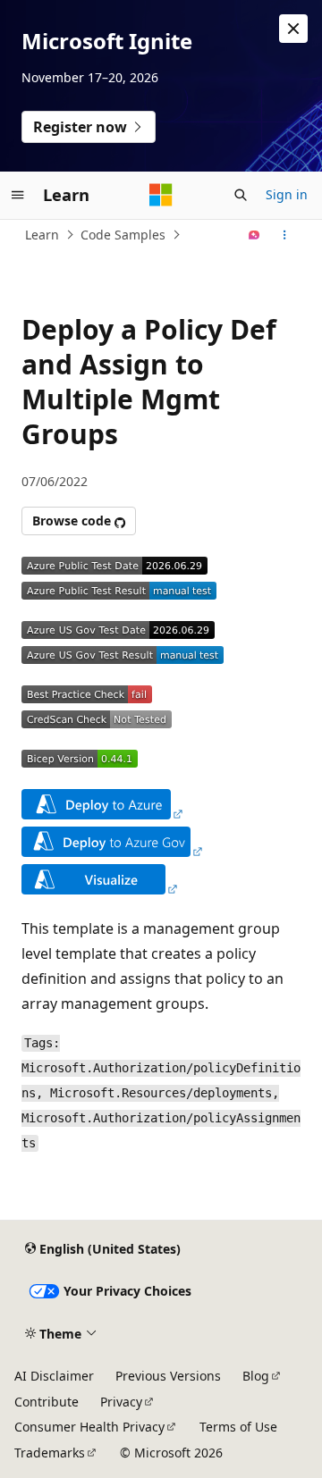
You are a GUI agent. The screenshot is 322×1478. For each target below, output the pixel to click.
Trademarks (49, 1452)
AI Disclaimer (54, 1375)
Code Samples (122, 234)
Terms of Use (238, 1426)
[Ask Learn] (254, 235)
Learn (42, 234)
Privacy (121, 1401)
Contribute (46, 1401)
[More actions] (285, 235)
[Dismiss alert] (293, 28)
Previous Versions (168, 1375)
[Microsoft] (161, 194)
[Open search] (240, 195)
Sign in (287, 194)
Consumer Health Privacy (89, 1426)
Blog (255, 1375)
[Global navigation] (18, 195)
